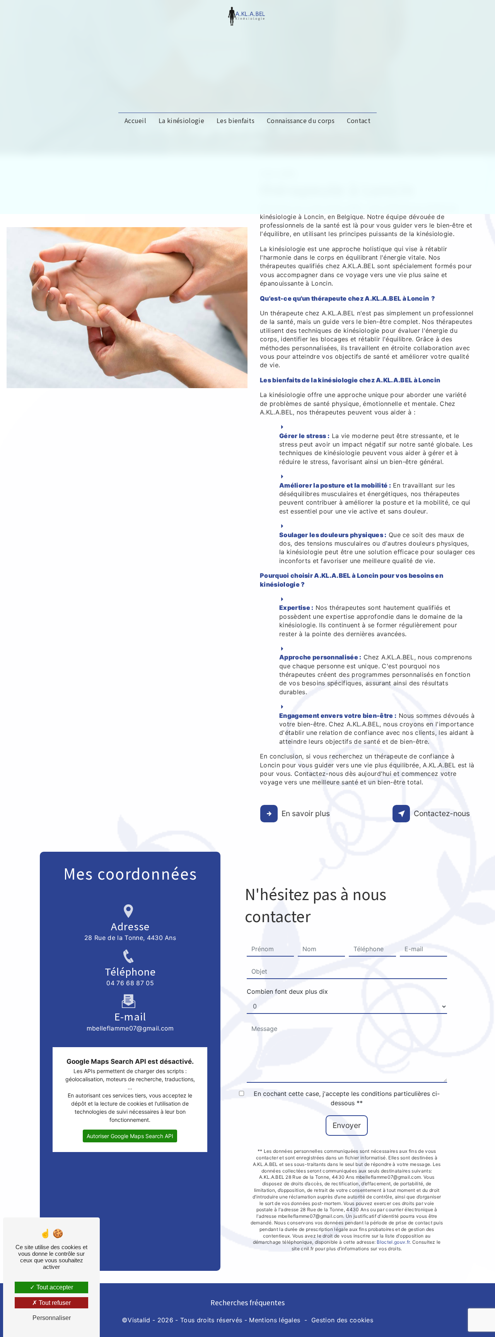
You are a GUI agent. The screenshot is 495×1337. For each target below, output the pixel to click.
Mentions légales (274, 1320)
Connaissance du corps (301, 120)
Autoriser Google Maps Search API (130, 1136)
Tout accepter (54, 1287)
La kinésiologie (181, 120)
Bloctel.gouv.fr (393, 1242)
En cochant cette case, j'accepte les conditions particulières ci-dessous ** (347, 1098)
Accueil (135, 120)
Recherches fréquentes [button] (247, 1302)
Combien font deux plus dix (287, 991)
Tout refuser (54, 1302)
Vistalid (139, 1320)
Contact (358, 120)
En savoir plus (306, 813)
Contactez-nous (442, 813)
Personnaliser (51, 1318)
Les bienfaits (235, 120)
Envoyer (347, 1125)
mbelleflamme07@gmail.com (130, 1028)
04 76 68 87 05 (130, 983)
